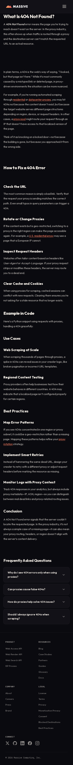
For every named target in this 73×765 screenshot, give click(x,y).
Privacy (42, 704)
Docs (41, 677)
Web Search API (13, 660)
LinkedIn (22, 743)
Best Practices (46, 728)
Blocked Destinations (49, 722)
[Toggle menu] (64, 6)
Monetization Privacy (49, 710)
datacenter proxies (40, 99)
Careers (9, 699)
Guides (42, 666)
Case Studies (45, 654)
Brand (8, 710)
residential (19, 99)
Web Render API (13, 654)
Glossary (43, 672)
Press (8, 704)
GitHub (15, 743)
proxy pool (19, 119)
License (42, 693)
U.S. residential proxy (41, 235)
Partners (43, 660)
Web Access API (13, 648)
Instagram (37, 743)
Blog (41, 648)
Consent (43, 716)
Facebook (30, 743)
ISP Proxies (11, 666)
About (8, 693)
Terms (42, 699)
